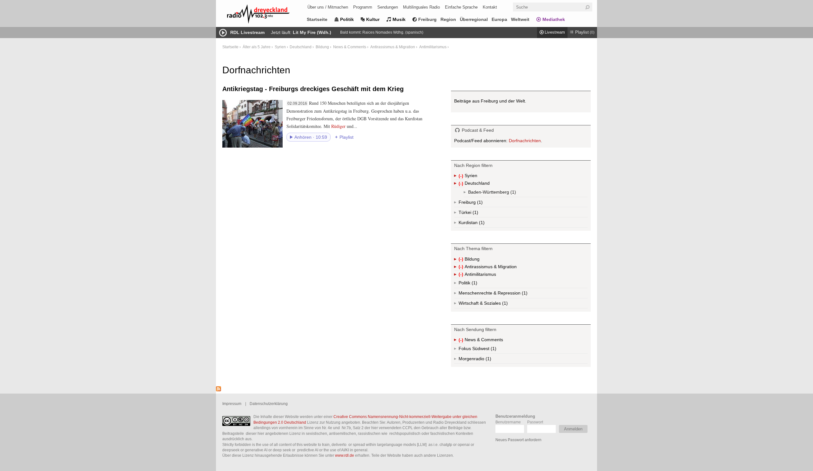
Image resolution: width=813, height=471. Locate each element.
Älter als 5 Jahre (257, 47)
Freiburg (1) (479, 203)
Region (448, 19)
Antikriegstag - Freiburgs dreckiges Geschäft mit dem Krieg (313, 88)
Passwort (535, 422)
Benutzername (508, 422)
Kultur (373, 19)
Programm (362, 7)
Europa (499, 19)
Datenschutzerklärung (269, 403)
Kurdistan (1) (481, 224)
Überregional (474, 19)
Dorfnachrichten (525, 140)
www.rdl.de (344, 455)
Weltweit (520, 19)
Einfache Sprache (461, 7)
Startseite (317, 19)
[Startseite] (266, 15)
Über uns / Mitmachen (327, 7)
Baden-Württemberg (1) (505, 193)
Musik (399, 19)
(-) (462, 176)
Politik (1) (474, 284)
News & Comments (349, 47)
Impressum (231, 403)
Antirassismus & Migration (392, 47)
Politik (347, 19)
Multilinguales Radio (421, 7)
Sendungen (387, 7)
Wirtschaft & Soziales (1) (493, 304)
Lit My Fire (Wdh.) (312, 32)
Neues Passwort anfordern (518, 440)
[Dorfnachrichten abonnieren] (218, 389)
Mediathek (553, 19)
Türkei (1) (475, 213)
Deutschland (301, 47)
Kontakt (490, 7)
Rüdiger (338, 126)
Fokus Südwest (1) (486, 350)
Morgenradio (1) (488, 360)
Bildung (322, 47)
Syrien (280, 47)
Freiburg (427, 19)
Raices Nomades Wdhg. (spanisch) (392, 32)
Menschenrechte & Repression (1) (510, 294)
